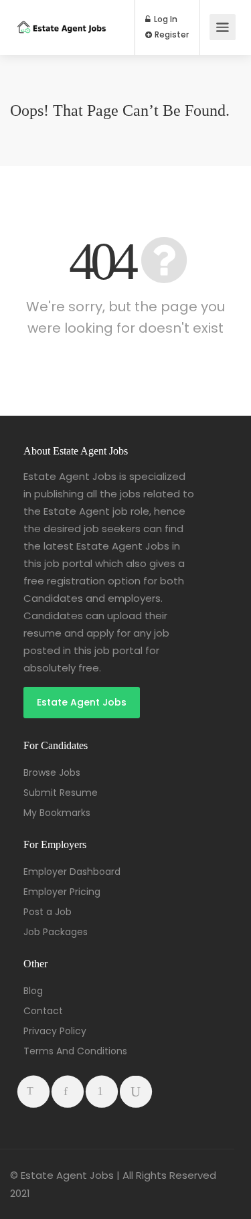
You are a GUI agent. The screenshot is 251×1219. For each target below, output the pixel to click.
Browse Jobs (51, 772)
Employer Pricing (61, 891)
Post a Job (47, 911)
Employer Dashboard (71, 871)
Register (171, 34)
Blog (33, 990)
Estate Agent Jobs (82, 702)
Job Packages (55, 932)
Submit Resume (60, 792)
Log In (164, 19)
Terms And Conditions (75, 1051)
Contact (43, 1011)
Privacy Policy (54, 1031)
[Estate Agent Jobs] (61, 13)
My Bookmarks (56, 812)
